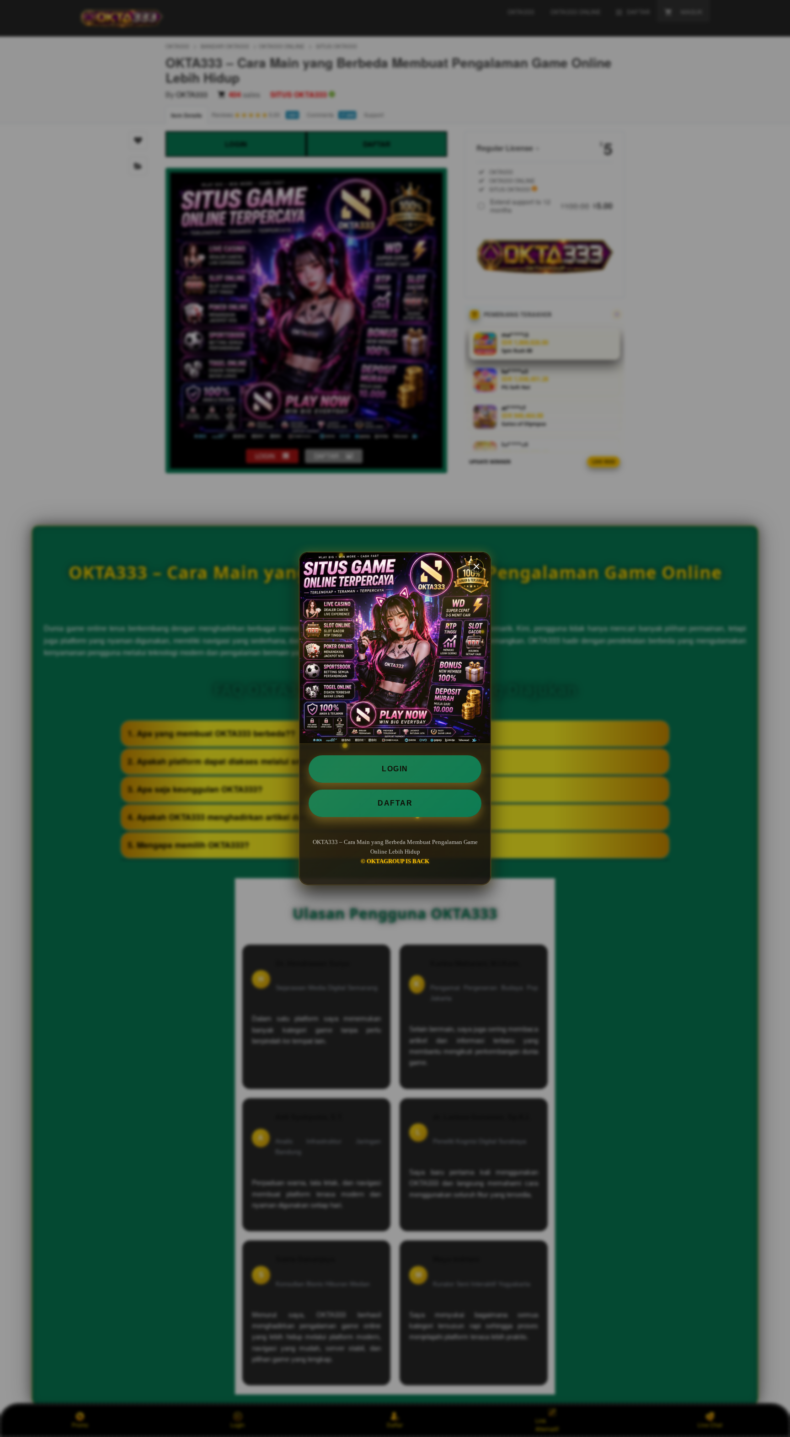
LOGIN (395, 769)
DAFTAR (395, 803)
